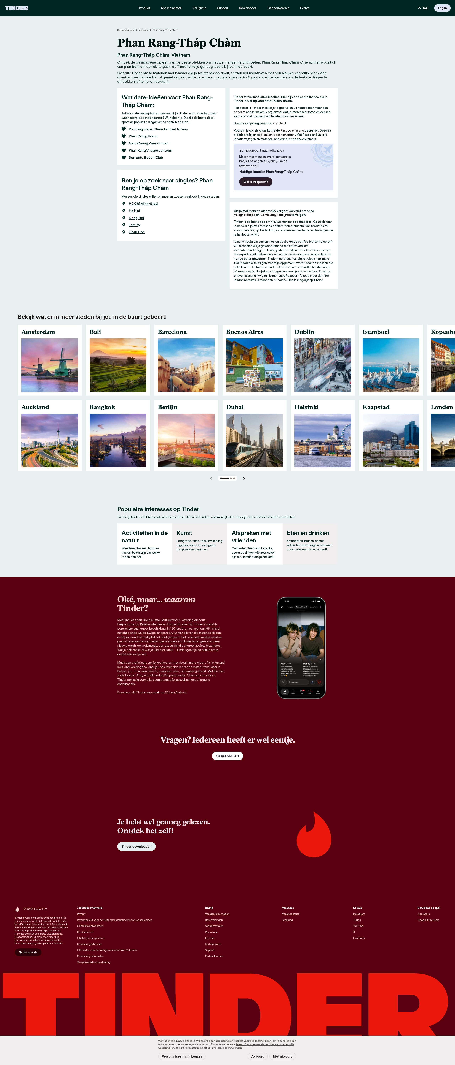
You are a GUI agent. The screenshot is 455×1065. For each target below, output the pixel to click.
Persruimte (211, 932)
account (239, 112)
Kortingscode (213, 944)
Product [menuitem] (144, 8)
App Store (424, 914)
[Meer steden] (244, 478)
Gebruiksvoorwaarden (90, 926)
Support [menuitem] (222, 8)
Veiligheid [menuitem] (199, 8)
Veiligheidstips (244, 215)
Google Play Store (428, 920)
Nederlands (30, 952)
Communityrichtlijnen (275, 215)
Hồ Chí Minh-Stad (143, 203)
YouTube (358, 926)
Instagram (359, 914)
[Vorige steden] (211, 478)
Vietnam (143, 30)
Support (210, 950)
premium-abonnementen (277, 134)
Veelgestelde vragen (217, 914)
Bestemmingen (125, 30)
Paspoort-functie (292, 130)
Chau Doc (137, 232)
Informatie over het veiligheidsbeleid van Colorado (107, 950)
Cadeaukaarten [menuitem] (278, 8)
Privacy (81, 914)
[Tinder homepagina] (16, 8)
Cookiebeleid (85, 932)
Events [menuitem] (304, 8)
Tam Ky (134, 225)
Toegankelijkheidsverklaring (93, 962)
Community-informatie (90, 956)
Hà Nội (134, 211)
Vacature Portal (291, 914)
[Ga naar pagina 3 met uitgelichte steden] (234, 478)
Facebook (359, 938)
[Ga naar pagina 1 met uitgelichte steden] (224, 478)
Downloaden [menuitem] (248, 8)
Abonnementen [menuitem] (171, 8)
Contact (209, 938)
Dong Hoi (136, 218)
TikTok (357, 920)
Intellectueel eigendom (90, 938)
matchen (279, 123)
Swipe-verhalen (214, 926)
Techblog (287, 920)
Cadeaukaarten (214, 956)
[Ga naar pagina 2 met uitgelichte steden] (231, 478)
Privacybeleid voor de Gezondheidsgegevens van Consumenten (114, 920)
